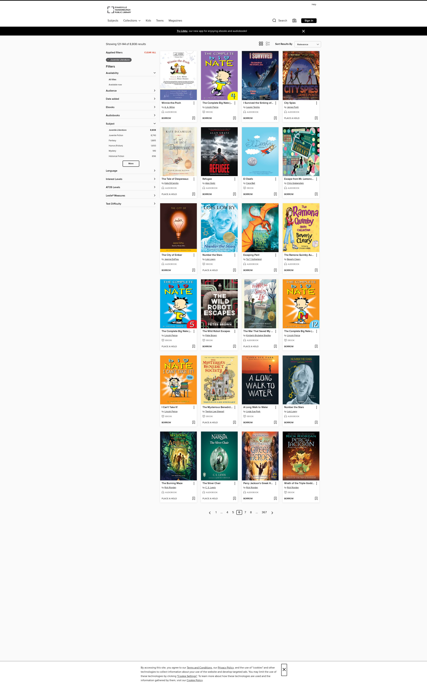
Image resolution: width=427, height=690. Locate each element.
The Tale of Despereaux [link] (175, 179)
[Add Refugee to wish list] (234, 194)
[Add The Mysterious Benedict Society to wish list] (234, 423)
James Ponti (293, 107)
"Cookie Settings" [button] (187, 676)
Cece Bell (250, 183)
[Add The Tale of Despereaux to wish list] (193, 194)
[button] (279, 21)
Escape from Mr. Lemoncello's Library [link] (299, 179)
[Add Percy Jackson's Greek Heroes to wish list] (275, 499)
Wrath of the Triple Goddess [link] (299, 483)
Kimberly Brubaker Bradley (258, 335)
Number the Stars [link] (212, 255)
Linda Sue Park (253, 411)
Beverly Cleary (293, 259)
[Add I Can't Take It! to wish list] (193, 423)
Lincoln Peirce (211, 107)
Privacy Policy (226, 667)
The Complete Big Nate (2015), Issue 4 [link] (217, 103)
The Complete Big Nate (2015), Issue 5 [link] (177, 331)
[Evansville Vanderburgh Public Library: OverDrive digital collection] (119, 10)
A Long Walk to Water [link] (255, 407)
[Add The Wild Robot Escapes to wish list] (234, 346)
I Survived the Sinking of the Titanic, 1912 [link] (258, 103)
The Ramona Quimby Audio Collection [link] (299, 255)
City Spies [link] (290, 103)
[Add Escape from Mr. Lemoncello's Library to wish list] (316, 194)
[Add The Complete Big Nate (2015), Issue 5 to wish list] (193, 346)
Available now (115, 84)
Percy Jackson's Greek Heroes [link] (258, 483)
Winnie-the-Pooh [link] (171, 103)
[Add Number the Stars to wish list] (234, 270)
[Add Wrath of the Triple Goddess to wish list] (316, 499)
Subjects (113, 21)
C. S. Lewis (210, 487)
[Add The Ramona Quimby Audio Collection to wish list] (316, 270)
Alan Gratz (210, 183)
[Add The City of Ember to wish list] (193, 270)
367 (264, 512)
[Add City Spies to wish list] (316, 118)
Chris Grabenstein (295, 183)
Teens (160, 21)
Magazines (175, 21)
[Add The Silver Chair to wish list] (234, 499)
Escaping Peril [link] (251, 255)
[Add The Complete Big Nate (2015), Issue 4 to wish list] (234, 118)
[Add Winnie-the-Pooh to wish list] (193, 118)
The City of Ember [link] (172, 255)
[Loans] (295, 21)
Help (314, 4)
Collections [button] (130, 21)
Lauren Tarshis (253, 107)
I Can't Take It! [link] (170, 407)
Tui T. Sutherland (254, 259)
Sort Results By (283, 44)
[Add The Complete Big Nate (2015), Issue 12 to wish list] (316, 346)
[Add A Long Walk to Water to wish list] (275, 423)
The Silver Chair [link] (211, 483)
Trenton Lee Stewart (214, 411)
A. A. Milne (169, 107)
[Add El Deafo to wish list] (275, 194)
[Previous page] (210, 512)
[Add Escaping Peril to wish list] (275, 270)
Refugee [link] (207, 179)
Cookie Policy (194, 680)
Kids (148, 21)
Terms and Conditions (199, 667)
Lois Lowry (210, 259)
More (130, 163)
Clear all (150, 52)
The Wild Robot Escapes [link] (216, 331)
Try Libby (182, 31)
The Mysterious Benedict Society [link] (217, 407)
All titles (112, 79)
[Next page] (272, 512)
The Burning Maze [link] (172, 483)
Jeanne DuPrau (171, 259)
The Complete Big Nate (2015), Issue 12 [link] (299, 331)
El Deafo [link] (248, 179)
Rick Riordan (170, 487)
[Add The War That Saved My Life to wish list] (275, 346)
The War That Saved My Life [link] (258, 331)
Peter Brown (211, 335)
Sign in (309, 21)
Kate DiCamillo (171, 183)
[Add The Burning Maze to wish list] (193, 499)
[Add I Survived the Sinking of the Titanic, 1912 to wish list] (275, 118)
